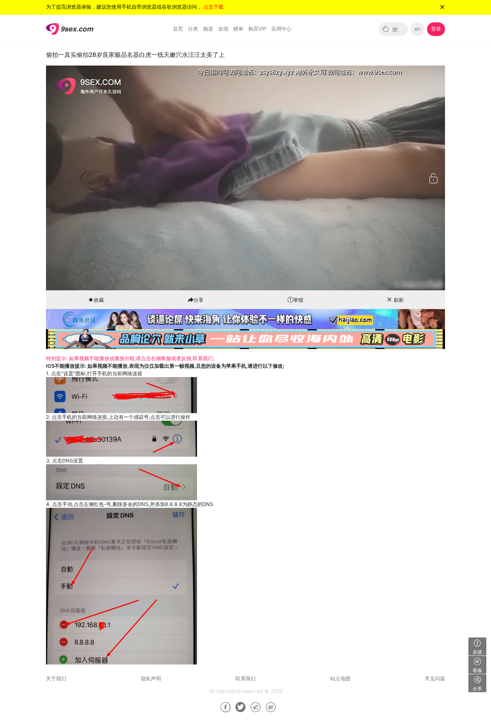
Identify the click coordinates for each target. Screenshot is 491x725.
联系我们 (245, 678)
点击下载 (213, 7)
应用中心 (281, 29)
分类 (193, 29)
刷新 (399, 300)
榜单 (238, 29)
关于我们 (56, 678)
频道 (208, 29)
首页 (178, 29)
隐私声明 (151, 678)
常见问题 (435, 678)
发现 (223, 29)
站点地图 (340, 678)
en (417, 29)
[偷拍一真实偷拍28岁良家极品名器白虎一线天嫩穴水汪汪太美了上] (222, 707)
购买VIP (257, 29)
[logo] (69, 28)
